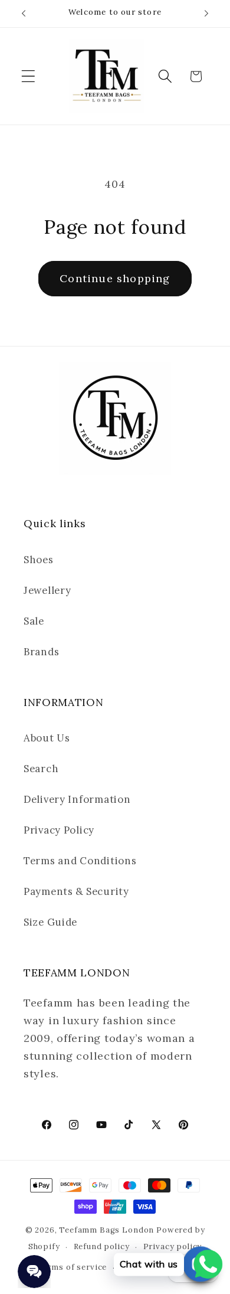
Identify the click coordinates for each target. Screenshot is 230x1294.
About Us (47, 737)
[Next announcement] (206, 14)
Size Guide (50, 922)
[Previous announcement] (24, 14)
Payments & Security (76, 891)
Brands (41, 651)
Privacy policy (172, 1246)
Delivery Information (77, 799)
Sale (34, 621)
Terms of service (72, 1267)
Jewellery (47, 590)
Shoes (39, 559)
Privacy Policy (59, 830)
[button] (28, 76)
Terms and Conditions (80, 860)
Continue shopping (115, 278)
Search (41, 768)
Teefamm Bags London (106, 1230)
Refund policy (102, 1246)
